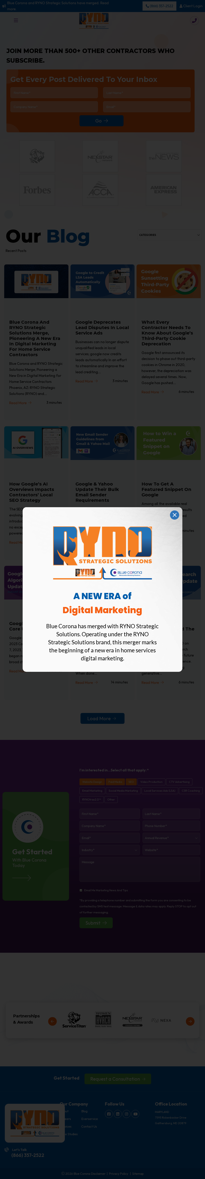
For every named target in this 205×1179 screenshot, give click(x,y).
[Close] (174, 515)
